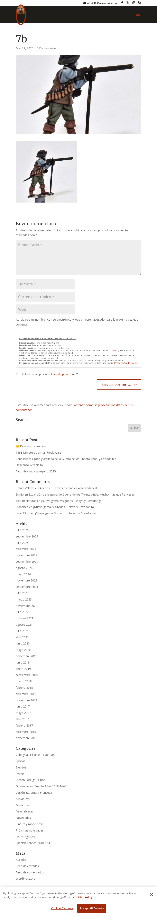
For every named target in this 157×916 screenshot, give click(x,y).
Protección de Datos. (126, 362)
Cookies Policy (82, 897)
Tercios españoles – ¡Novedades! (75, 488)
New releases (25, 811)
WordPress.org (25, 878)
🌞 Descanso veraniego (31, 446)
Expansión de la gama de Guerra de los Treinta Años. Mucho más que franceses (82, 494)
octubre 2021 (24, 618)
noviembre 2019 (26, 656)
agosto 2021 (24, 624)
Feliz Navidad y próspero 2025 (36, 471)
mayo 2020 (23, 650)
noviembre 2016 (26, 738)
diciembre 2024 (26, 549)
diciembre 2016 (26, 732)
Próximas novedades (30, 830)
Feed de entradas (27, 866)
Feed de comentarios (30, 872)
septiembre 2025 (27, 536)
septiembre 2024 (27, 561)
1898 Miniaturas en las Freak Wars (38, 452)
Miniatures (23, 805)
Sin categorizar (25, 837)
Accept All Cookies (92, 908)
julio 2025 (22, 543)
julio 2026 (22, 530)
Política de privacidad (62, 374)
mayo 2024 (23, 574)
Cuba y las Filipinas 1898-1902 (35, 755)
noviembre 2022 (26, 606)
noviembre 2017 (26, 700)
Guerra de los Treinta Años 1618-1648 (41, 786)
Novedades (23, 818)
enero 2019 (23, 669)
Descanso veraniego (29, 465)
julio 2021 (22, 631)
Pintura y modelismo (29, 824)
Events (20, 774)
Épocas (20, 761)
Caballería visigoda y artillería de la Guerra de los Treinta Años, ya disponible (66, 459)
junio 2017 (23, 706)
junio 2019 (23, 662)
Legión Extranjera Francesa (34, 792)
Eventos (21, 767)
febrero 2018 (24, 688)
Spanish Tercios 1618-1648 (34, 843)
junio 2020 (23, 643)
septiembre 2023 (27, 587)
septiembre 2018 (27, 675)
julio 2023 (22, 593)
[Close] (151, 894)
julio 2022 (22, 612)
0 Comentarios (46, 48)
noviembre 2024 (26, 555)
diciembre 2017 (26, 694)
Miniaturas (23, 799)
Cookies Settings (62, 908)
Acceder (21, 860)
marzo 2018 (24, 681)
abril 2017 (22, 719)
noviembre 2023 (26, 580)
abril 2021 (22, 637)
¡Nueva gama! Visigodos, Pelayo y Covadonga (71, 501)
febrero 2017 (24, 725)
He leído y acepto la (49, 374)
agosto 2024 (24, 568)
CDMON (113, 350)
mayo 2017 (23, 713)
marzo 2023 (24, 599)
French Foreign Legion (30, 780)
